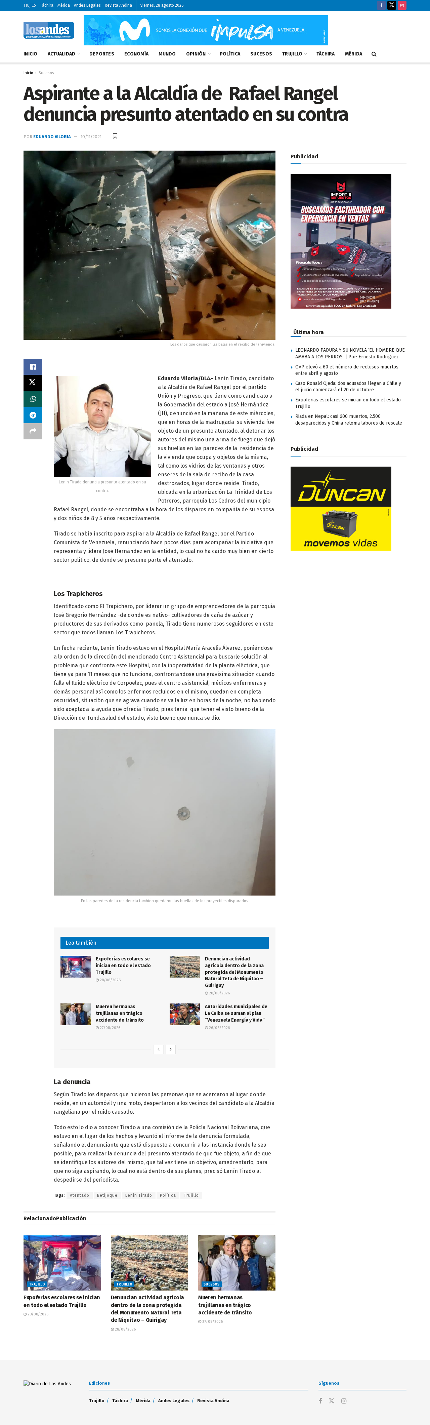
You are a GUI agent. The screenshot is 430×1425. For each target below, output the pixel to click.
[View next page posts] (171, 1049)
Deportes (101, 54)
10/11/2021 (91, 136)
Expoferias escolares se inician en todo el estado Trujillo (123, 965)
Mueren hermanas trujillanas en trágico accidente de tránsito (120, 1013)
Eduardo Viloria (52, 136)
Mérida (63, 5)
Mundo (167, 54)
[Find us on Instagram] (402, 5)
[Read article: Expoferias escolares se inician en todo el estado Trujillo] (75, 966)
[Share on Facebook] (33, 367)
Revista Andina (118, 5)
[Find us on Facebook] (381, 5)
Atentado (79, 1195)
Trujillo (30, 5)
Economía (136, 54)
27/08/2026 (109, 1028)
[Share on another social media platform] (33, 431)
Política (230, 54)
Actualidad (62, 54)
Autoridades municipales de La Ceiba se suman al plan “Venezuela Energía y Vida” (236, 1013)
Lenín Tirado (138, 1195)
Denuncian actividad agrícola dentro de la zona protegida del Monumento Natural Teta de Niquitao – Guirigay (234, 972)
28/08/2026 (110, 980)
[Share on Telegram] (33, 415)
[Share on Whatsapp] (33, 399)
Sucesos (261, 54)
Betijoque (107, 1195)
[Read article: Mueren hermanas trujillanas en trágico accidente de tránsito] (75, 1014)
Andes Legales (87, 5)
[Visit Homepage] (49, 30)
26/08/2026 (219, 1028)
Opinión (196, 54)
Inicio (31, 54)
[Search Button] (374, 54)
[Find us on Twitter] (391, 5)
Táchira (46, 5)
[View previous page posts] (159, 1049)
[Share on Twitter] (33, 383)
